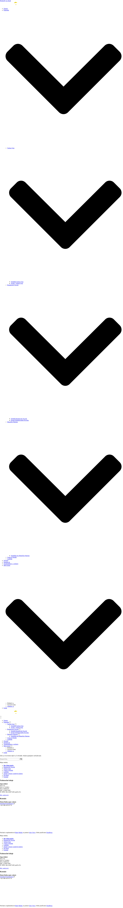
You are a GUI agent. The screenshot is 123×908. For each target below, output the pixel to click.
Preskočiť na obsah (5, 1)
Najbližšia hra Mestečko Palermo (20, 555)
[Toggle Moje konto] (11, 746)
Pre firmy (6, 775)
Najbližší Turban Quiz (17, 282)
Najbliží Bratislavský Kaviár (19, 418)
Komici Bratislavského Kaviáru (20, 420)
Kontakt (6, 777)
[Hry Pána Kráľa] (9, 5)
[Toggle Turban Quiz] (15, 724)
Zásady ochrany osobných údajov (13, 773)
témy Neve (32, 832)
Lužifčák (9, 559)
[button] (63, 79)
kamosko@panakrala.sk (7, 803)
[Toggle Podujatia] (10, 722)
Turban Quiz (7, 769)
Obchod (6, 560)
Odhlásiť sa (10, 706)
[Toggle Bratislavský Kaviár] (19, 729)
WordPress (49, 832)
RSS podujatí (4, 795)
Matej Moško (19, 832)
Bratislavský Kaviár (9, 767)
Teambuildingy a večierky (11, 564)
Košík (5, 708)
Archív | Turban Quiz (17, 283)
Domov (6, 8)
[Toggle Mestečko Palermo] (19, 734)
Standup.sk (7, 562)
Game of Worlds (12, 557)
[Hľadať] (21, 759)
